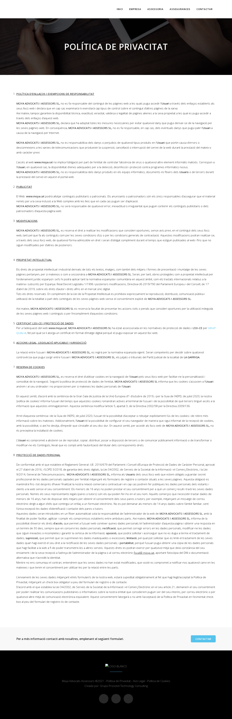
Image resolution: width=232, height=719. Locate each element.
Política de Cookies (158, 681)
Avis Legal (139, 681)
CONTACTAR (203, 639)
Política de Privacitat (118, 681)
